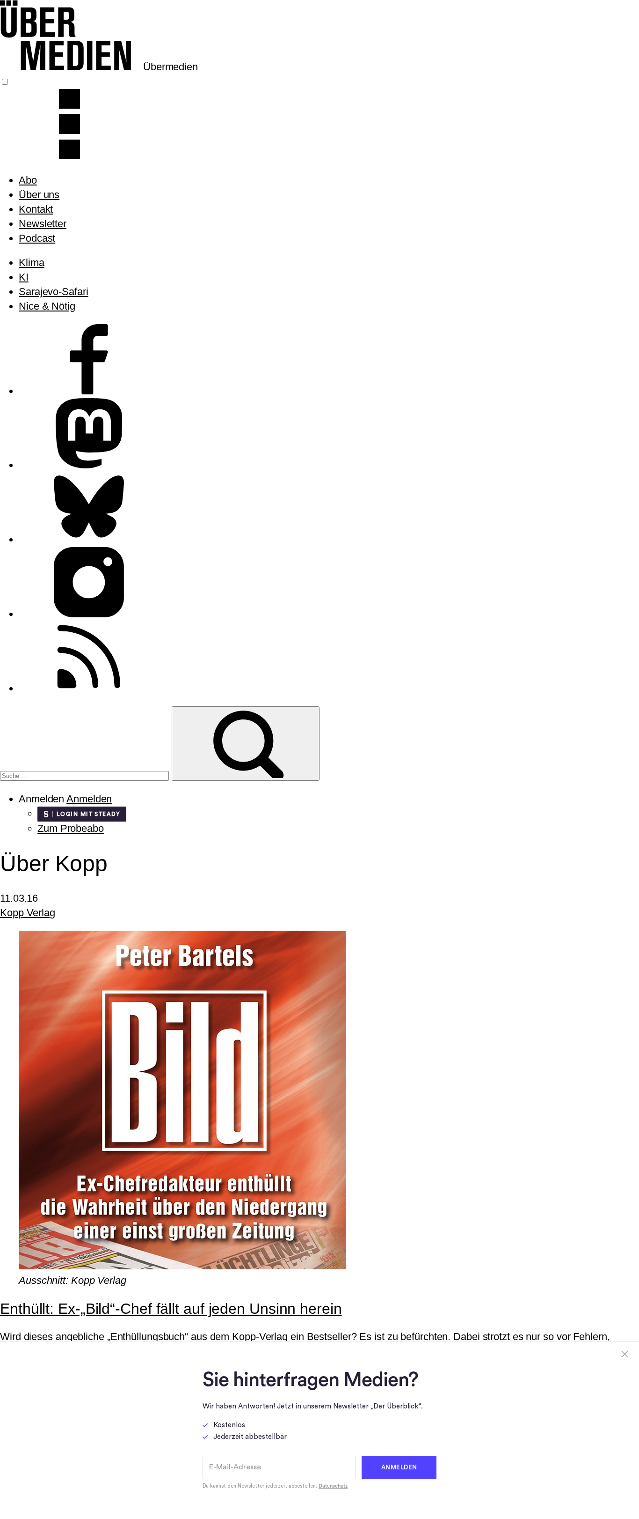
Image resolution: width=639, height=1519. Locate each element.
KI (24, 277)
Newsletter (42, 224)
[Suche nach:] (86, 774)
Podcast (37, 238)
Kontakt (36, 209)
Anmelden (89, 799)
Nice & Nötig (47, 306)
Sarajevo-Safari (53, 291)
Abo (28, 180)
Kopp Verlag (27, 913)
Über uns (39, 194)
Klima (31, 262)
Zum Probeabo (70, 828)
